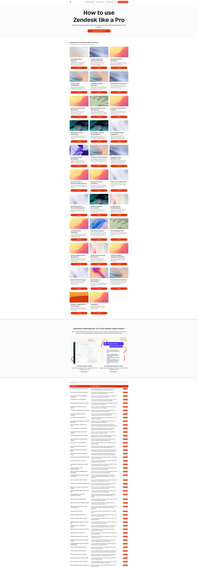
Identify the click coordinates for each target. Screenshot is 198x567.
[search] (100, 382)
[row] (80, 386)
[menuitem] (89, 2)
